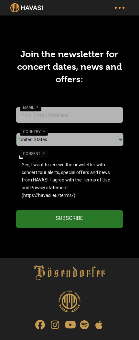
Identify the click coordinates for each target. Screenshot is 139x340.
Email (30, 107)
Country (34, 131)
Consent (34, 153)
